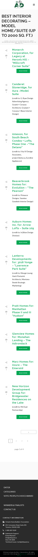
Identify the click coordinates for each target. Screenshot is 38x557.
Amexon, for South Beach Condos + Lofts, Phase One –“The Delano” (23, 141)
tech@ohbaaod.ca (23, 542)
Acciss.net (23, 554)
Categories (9, 491)
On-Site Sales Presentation (19, 41)
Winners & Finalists (14, 505)
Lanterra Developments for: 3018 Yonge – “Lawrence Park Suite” (22, 262)
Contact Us (9, 509)
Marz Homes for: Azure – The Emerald (23, 365)
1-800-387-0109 (10, 530)
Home (6, 41)
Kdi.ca (19, 555)
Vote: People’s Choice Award (18, 496)
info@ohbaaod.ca (11, 538)
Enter (7, 487)
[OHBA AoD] (19, 4)
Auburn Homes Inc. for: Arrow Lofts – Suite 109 (23, 225)
